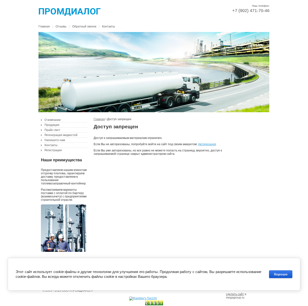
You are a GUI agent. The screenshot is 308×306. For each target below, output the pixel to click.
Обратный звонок (84, 26)
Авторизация (207, 144)
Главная (44, 26)
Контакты (108, 26)
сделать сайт (235, 294)
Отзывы (61, 26)
